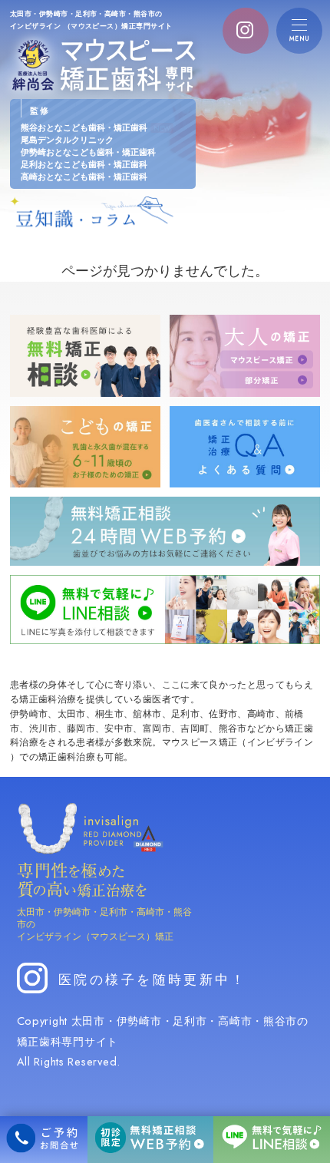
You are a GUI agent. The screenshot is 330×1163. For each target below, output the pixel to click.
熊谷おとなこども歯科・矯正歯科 (95, 127)
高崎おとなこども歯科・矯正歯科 (84, 176)
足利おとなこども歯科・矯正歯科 (84, 164)
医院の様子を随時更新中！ (152, 978)
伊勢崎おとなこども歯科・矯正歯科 (88, 151)
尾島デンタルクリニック (67, 139)
